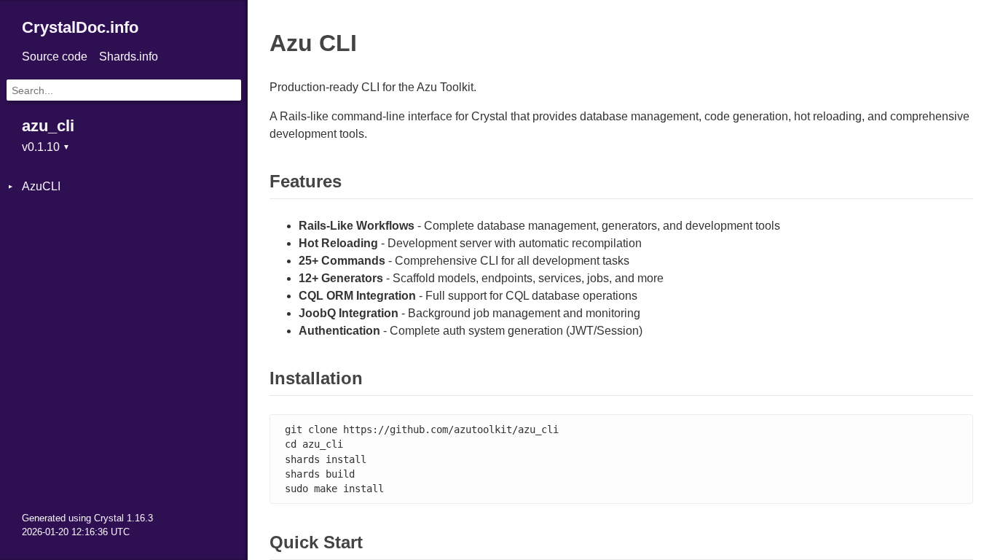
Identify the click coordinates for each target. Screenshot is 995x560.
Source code (54, 56)
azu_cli (48, 126)
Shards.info (128, 56)
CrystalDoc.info (80, 27)
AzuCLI (41, 186)
